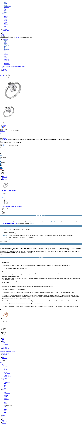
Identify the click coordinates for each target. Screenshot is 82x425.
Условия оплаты (4, 177)
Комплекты (5, 43)
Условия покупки (4, 70)
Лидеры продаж (8, 66)
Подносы (5, 383)
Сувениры (5, 42)
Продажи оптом (4, 69)
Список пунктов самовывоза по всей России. (10, 223)
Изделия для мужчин (7, 49)
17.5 (9, 130)
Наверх (1, 362)
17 (7, 130)
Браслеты (5, 9)
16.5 (5, 130)
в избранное (4, 125)
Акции (3, 34)
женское (4, 141)
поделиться (3, 126)
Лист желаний (15, 66)
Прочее (5, 388)
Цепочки (5, 10)
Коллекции (3, 13)
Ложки (5, 385)
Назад (3, 365)
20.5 (22, 130)
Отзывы (3, 32)
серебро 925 (4, 138)
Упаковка (5, 12)
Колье (4, 8)
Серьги (5, 2)
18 (11, 130)
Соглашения (4, 356)
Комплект (3, 175)
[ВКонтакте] (2, 127)
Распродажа (4, 66)
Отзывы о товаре (4, 179)
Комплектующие (6, 7)
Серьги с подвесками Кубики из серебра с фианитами (12, 206)
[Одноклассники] (3, 127)
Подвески (5, 3)
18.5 (13, 130)
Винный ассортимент (7, 381)
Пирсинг (5, 11)
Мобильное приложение (5, 353)
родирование (5, 139)
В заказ (1, 133)
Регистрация (4, 423)
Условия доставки (4, 176)
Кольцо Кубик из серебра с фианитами (9, 190)
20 (20, 130)
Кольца (5, 46)
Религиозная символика (7, 6)
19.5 (18, 130)
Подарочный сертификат (5, 30)
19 (15, 130)
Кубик (3, 144)
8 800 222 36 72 (2, 35)
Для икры (5, 387)
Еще (2, 28)
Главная (1, 75)
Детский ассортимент (7, 5)
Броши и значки (6, 1)
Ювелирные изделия (5, 39)
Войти (3, 422)
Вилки (5, 384)
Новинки (12, 66)
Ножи (4, 386)
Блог (2, 33)
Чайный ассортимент (7, 382)
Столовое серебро (4, 29)
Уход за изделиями (4, 178)
